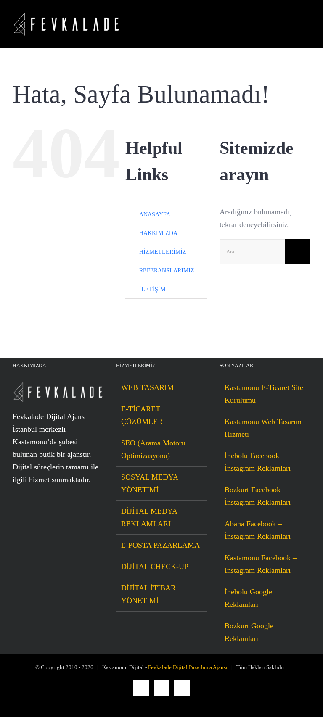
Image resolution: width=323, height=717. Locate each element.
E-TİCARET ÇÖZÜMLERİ (143, 415)
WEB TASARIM (147, 387)
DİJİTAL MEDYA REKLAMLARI (149, 517)
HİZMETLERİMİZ (162, 252)
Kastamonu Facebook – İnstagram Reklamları (261, 564)
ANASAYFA (154, 214)
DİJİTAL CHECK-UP (154, 566)
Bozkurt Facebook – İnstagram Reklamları (258, 495)
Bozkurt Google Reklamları (249, 632)
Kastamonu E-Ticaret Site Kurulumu (264, 393)
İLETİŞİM (152, 289)
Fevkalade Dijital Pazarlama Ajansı (188, 667)
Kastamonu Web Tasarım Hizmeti (263, 427)
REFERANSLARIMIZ (166, 270)
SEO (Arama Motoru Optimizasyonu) (153, 449)
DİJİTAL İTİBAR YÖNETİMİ (148, 594)
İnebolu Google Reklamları (248, 598)
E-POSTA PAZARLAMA (160, 545)
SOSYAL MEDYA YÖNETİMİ (149, 483)
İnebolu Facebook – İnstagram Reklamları (258, 461)
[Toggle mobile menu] (307, 24)
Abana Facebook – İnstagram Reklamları (258, 529)
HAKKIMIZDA (158, 233)
